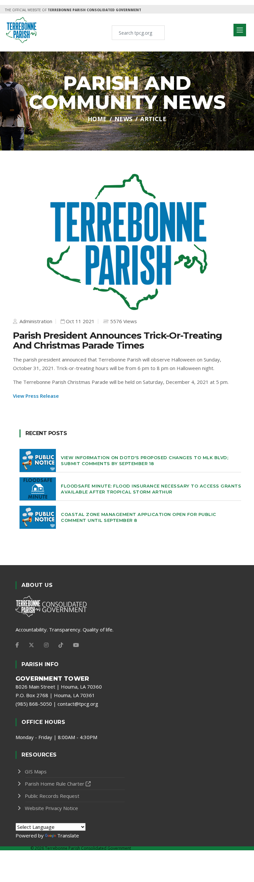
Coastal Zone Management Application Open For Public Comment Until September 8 (138, 517)
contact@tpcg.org (78, 703)
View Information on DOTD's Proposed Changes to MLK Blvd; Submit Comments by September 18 (144, 460)
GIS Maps (36, 771)
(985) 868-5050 (34, 703)
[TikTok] (60, 645)
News (123, 119)
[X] (31, 645)
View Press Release (36, 395)
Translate (68, 835)
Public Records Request (52, 796)
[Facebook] (17, 645)
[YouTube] (76, 645)
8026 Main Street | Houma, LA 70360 (59, 686)
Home (97, 119)
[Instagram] (46, 645)
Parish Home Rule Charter (54, 783)
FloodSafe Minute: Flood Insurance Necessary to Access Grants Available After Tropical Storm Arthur (151, 488)
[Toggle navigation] (239, 30)
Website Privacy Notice (51, 808)
